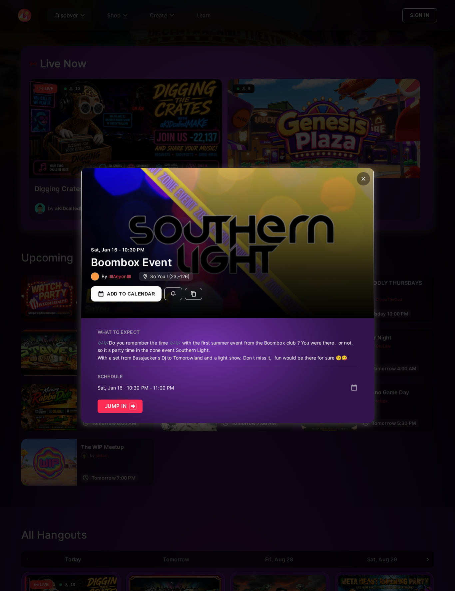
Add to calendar (131, 294)
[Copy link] (193, 294)
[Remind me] (173, 293)
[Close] (363, 178)
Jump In (116, 406)
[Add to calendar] (354, 387)
